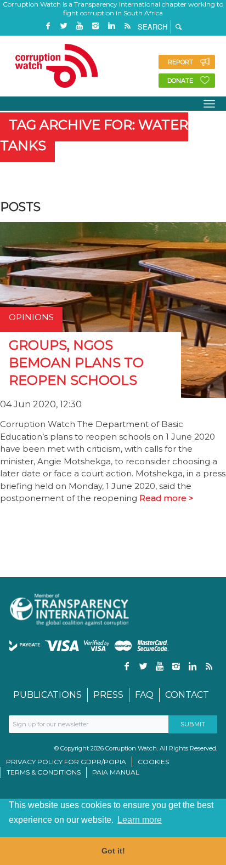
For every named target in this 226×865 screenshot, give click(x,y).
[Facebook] (47, 26)
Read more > (166, 498)
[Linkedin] (111, 26)
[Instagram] (95, 26)
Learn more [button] (139, 819)
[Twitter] (63, 26)
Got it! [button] (113, 850)
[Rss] (127, 26)
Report (180, 62)
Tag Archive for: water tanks (94, 135)
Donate (180, 80)
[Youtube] (79, 26)
